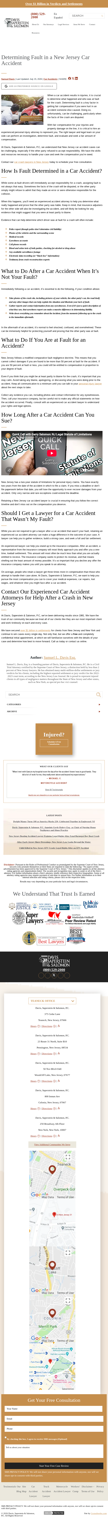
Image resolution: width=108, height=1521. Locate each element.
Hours (34, 1026)
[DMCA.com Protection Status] (54, 1512)
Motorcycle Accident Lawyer (62, 1489)
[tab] (54, 704)
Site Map (24, 1489)
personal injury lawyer (90, 383)
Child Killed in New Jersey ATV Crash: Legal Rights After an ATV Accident (54, 848)
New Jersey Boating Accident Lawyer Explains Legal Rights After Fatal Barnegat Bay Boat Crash (54, 836)
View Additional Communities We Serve (52, 1144)
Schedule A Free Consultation (54, 743)
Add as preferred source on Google (31, 86)
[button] (54, 704)
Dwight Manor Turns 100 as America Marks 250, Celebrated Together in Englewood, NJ (54, 821)
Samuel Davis (8, 79)
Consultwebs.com (99, 1513)
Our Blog (18, 1489)
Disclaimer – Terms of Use (87, 1489)
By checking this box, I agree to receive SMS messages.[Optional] (37, 1439)
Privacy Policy (100, 1489)
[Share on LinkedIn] (76, 79)
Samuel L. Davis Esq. (60, 657)
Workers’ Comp (75, 1489)
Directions (47, 1026)
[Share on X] (73, 79)
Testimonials (9, 1486)
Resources (36, 33)
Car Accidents (50, 79)
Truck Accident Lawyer (46, 1491)
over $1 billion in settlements (35, 630)
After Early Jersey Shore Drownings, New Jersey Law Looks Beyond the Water (54, 842)
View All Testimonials (54, 789)
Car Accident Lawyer (33, 1491)
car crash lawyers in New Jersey (31, 162)
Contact (92, 24)
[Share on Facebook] (69, 79)
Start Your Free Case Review (54, 1465)
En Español (58, 15)
